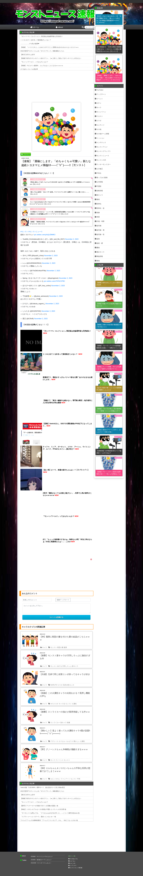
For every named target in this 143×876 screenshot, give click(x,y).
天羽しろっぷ (67, 666)
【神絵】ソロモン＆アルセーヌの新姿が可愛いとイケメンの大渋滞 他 (43, 809)
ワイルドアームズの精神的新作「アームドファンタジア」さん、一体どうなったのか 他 (49, 820)
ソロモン (57, 779)
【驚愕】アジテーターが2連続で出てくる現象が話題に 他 (39, 806)
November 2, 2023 (71, 239)
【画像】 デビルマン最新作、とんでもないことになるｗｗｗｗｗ (41, 65)
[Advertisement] (56, 86)
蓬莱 (65, 647)
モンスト (54, 647)
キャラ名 (62, 704)
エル (52, 779)
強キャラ (63, 722)
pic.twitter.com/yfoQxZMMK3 (44, 235)
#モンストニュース (35, 232)
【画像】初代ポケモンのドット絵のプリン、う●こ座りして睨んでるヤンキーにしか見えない (50, 58)
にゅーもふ (72, 861)
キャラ (44, 647)
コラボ (60, 685)
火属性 (74, 704)
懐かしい (77, 741)
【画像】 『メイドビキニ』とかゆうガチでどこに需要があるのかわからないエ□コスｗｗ (49, 47)
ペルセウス (69, 741)
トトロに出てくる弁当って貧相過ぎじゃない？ (35, 40)
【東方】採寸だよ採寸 (27, 54)
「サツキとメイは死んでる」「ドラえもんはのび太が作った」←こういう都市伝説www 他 (49, 813)
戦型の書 (60, 647)
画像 (68, 722)
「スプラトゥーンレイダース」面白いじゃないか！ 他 (38, 816)
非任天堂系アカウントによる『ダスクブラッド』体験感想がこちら (42, 51)
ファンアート (65, 779)
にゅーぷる (72, 863)
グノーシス (59, 760)
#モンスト (24, 232)
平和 (78, 779)
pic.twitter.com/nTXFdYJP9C (54, 281)
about (24, 856)
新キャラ (75, 666)
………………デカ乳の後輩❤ (29, 43)
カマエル (62, 741)
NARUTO (54, 685)
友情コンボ (70, 685)
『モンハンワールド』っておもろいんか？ (34, 62)
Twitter (24, 860)
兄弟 (64, 685)
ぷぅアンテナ (72, 865)
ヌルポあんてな (73, 858)
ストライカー (55, 722)
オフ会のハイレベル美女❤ (29, 69)
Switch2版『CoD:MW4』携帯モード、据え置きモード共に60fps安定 (42, 787)
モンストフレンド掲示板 (75, 867)
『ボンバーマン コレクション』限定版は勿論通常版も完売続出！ (41, 36)
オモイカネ (54, 704)
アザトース (54, 741)
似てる (59, 666)
